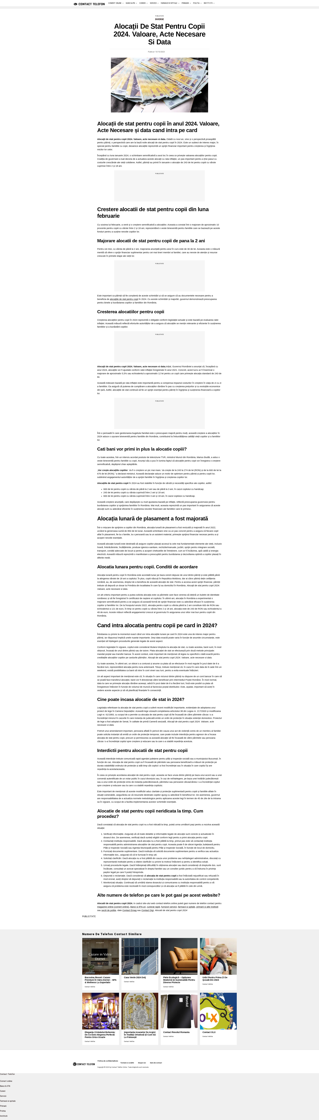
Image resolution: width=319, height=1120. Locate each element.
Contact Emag (129, 910)
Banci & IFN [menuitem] (5, 1086)
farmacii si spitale (186, 907)
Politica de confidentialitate (108, 1061)
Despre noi (142, 1063)
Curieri (142, 3)
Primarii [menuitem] (3, 1106)
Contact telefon (90, 987)
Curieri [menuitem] (2, 1091)
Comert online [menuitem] (6, 1081)
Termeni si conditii (127, 1063)
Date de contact (156, 1063)
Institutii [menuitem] (3, 1116)
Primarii (185, 3)
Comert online (114, 3)
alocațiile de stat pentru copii (124, 299)
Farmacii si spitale (169, 3)
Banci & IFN (130, 3)
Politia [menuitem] (3, 1111)
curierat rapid (153, 907)
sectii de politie (108, 910)
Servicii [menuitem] (3, 1096)
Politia (196, 3)
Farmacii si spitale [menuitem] (8, 1101)
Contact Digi (147, 910)
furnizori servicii (169, 907)
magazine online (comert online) (113, 907)
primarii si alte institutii (207, 907)
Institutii (208, 3)
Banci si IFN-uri (138, 907)
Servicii (153, 3)
